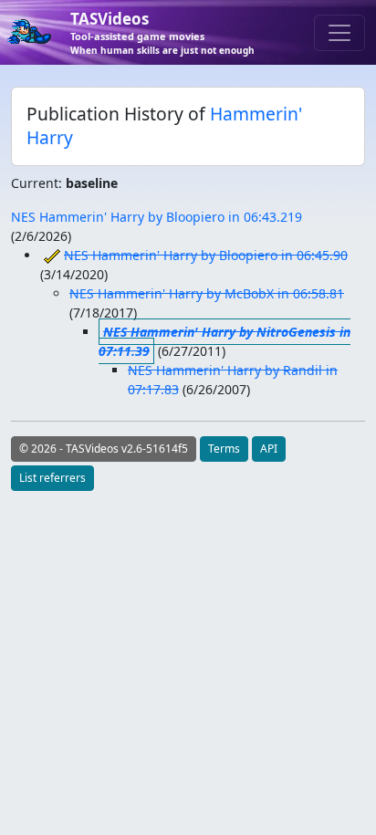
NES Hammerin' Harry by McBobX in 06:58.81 (206, 293)
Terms (224, 448)
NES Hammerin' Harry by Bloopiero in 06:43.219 (156, 216)
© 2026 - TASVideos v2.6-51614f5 (103, 448)
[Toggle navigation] (339, 33)
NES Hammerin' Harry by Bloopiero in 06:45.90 (206, 255)
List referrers (52, 477)
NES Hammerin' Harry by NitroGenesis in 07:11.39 (224, 341)
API (268, 448)
